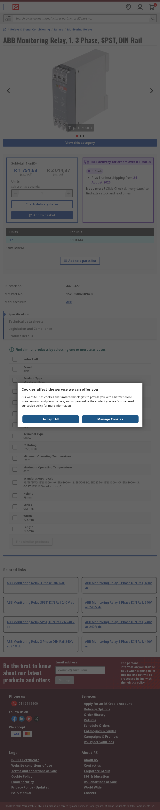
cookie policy (35, 405)
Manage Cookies (110, 419)
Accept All (51, 419)
